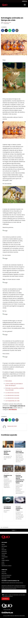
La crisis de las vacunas (12, 393)
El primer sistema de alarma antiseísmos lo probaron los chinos (20, 479)
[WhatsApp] (9, 30)
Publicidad (4, 578)
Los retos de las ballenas (7, 507)
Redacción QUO (7, 22)
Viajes (3, 558)
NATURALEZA (4, 551)
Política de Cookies (6, 577)
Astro (3, 562)
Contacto (4, 571)
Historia (3, 555)
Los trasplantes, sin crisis (12, 401)
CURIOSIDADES (5, 556)
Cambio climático (5, 560)
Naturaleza (8, 381)
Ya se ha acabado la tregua (19, 508)
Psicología (4, 549)
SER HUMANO (4, 546)
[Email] (16, 30)
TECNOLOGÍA (4, 553)
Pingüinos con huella (8, 476)
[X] (6, 30)
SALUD (3, 548)
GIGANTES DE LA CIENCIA (6, 565)
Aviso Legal (4, 573)
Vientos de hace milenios (20, 452)
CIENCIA (3, 544)
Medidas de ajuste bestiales (7, 452)
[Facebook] (2, 30)
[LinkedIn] (13, 30)
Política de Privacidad (6, 575)
